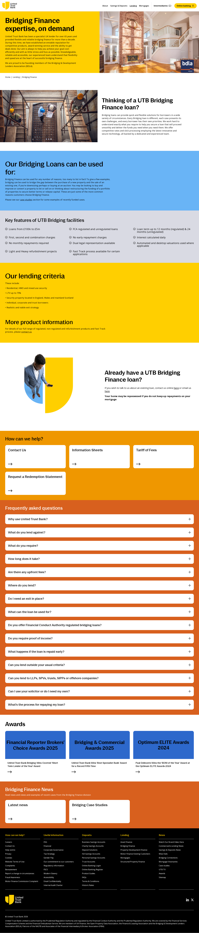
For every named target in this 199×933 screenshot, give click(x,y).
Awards (162, 873)
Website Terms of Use (14, 861)
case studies (26, 199)
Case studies (164, 865)
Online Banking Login (91, 865)
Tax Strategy (49, 854)
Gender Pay (49, 857)
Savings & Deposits (118, 6)
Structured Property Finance (132, 861)
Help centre (10, 850)
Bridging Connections (168, 857)
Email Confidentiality (52, 881)
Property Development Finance (133, 850)
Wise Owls (163, 854)
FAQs (84, 877)
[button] (46, 139)
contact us (26, 331)
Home (7, 77)
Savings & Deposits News (170, 850)
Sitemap (162, 877)
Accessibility (49, 877)
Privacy (8, 854)
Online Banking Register (92, 869)
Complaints (10, 865)
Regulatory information (54, 865)
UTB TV (162, 869)
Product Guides (88, 873)
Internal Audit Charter (53, 885)
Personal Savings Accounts (93, 857)
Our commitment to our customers (59, 861)
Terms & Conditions (90, 881)
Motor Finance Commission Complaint (21, 881)
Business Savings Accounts (93, 842)
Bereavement (11, 869)
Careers (8, 842)
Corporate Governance (53, 850)
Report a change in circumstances (19, 873)
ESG (45, 842)
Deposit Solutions (89, 850)
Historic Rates (88, 885)
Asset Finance (126, 842)
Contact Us (10, 846)
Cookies (8, 857)
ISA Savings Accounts (91, 854)
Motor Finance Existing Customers (135, 854)
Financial (47, 846)
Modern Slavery (50, 873)
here (176, 388)
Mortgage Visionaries (168, 861)
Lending (133, 6)
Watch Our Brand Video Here (171, 842)
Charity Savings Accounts (93, 846)
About (105, 6)
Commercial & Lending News (171, 846)
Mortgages (144, 6)
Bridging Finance (127, 846)
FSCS (46, 869)
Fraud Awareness (12, 877)
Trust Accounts (88, 861)
